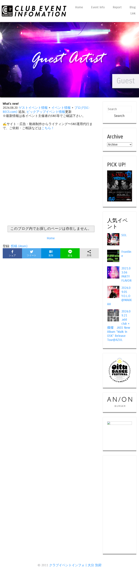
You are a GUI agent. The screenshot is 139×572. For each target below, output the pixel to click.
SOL (124, 235)
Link (133, 13)
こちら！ (47, 128)
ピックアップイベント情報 (45, 112)
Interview (120, 80)
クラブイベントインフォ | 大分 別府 (75, 565)
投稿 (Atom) (19, 246)
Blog (133, 7)
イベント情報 (61, 108)
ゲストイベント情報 (33, 108)
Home (79, 7)
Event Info (98, 7)
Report (117, 7)
